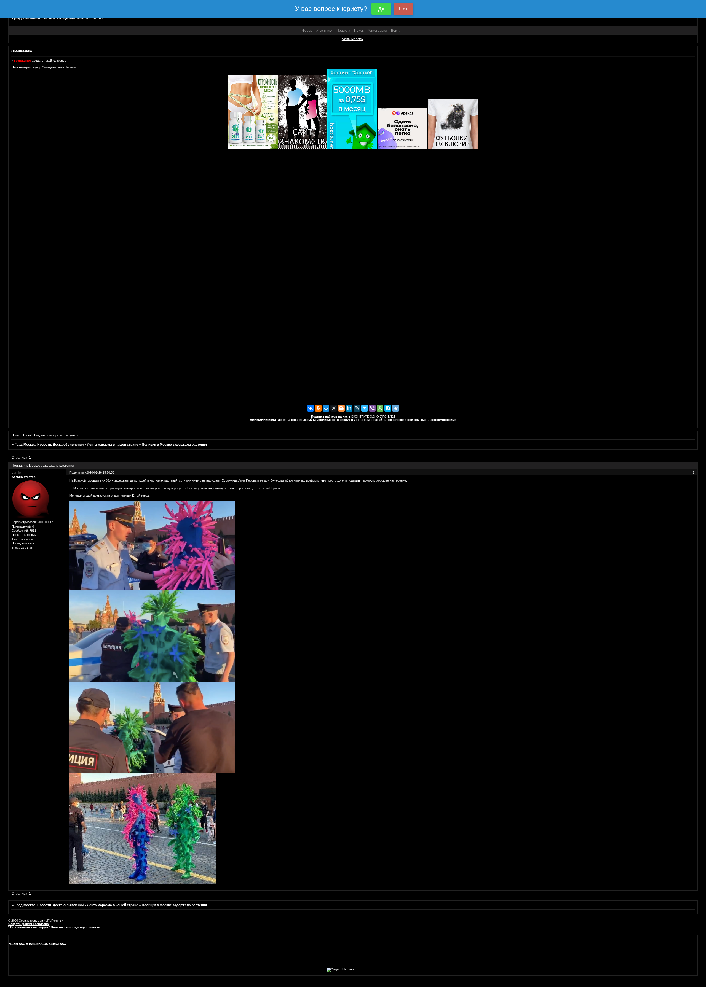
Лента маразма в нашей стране (112, 445)
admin (16, 473)
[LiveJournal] (357, 408)
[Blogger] (341, 408)
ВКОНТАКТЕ (360, 416)
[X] (333, 408)
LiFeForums (54, 920)
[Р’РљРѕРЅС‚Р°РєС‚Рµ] (310, 408)
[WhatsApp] (380, 408)
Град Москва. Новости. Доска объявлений (49, 445)
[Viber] (372, 408)
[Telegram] (395, 408)
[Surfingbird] (364, 408)
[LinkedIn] (349, 408)
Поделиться (77, 472)
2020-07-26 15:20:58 (100, 472)
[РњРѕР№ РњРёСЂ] (326, 408)
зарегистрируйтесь (65, 435)
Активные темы (352, 39)
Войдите (40, 435)
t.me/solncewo (66, 67)
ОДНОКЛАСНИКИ (382, 416)
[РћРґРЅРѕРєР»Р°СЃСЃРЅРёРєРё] (318, 408)
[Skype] (387, 408)
